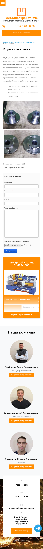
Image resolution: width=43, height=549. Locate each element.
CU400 (15, 96)
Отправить (10, 251)
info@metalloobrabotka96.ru (21, 508)
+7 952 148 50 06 (24, 26)
